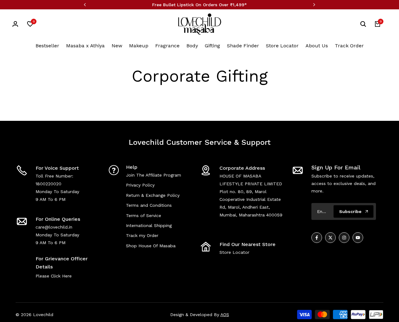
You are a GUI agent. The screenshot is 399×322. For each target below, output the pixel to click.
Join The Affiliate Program (153, 175)
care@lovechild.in (54, 227)
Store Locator (282, 46)
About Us (316, 46)
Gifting (212, 46)
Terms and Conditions (149, 205)
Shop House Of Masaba (150, 245)
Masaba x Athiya (85, 46)
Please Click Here (54, 275)
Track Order (349, 46)
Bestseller (47, 46)
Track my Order (142, 235)
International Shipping (149, 225)
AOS (224, 314)
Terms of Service (143, 215)
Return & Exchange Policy (153, 195)
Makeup (138, 46)
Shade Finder (243, 46)
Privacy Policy (140, 184)
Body (192, 46)
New (117, 46)
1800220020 (48, 183)
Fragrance (167, 46)
